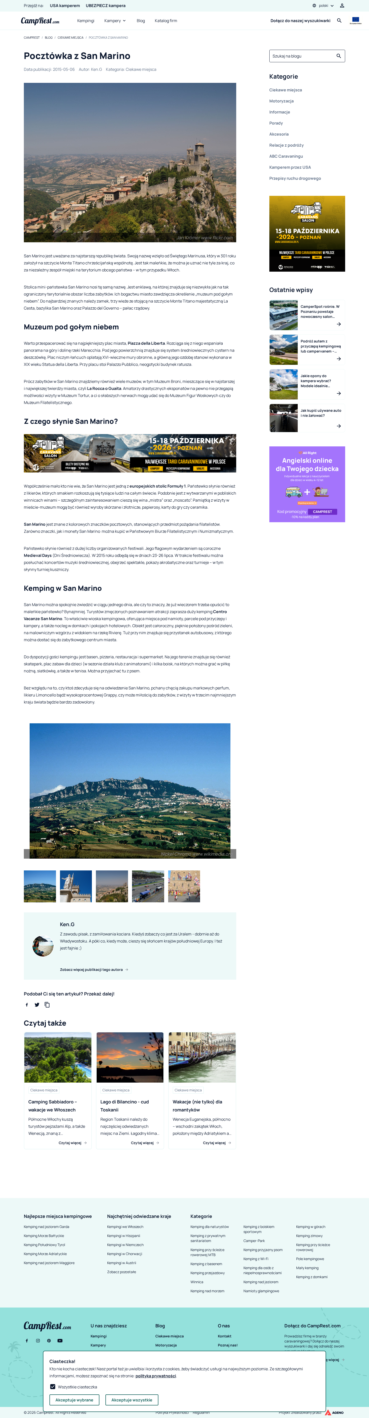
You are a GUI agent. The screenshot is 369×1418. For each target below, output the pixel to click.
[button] (307, 77)
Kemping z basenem (206, 1263)
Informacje (279, 112)
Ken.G (96, 69)
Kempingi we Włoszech (125, 1226)
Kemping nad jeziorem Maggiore (49, 1262)
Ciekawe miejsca (71, 38)
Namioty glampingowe (261, 1290)
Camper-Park (254, 1240)
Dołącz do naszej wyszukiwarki (300, 20)
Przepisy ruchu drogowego (295, 178)
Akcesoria (279, 134)
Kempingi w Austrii (121, 1262)
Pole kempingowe (310, 1258)
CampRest (32, 38)
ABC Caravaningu (286, 156)
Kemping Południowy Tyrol (44, 1244)
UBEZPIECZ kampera (106, 5)
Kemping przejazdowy (208, 1272)
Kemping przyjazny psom (263, 1249)
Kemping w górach (310, 1226)
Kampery (112, 20)
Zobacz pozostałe (121, 1271)
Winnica (197, 1281)
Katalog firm (166, 20)
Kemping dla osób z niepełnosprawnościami (262, 1270)
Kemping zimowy (309, 1235)
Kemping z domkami (312, 1276)
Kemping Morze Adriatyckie (45, 1253)
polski (323, 5)
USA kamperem (65, 5)
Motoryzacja (281, 101)
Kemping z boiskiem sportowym (258, 1229)
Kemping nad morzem (207, 1290)
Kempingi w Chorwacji (124, 1253)
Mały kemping (307, 1267)
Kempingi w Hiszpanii (123, 1235)
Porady (276, 123)
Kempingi (85, 20)
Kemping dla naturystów (210, 1226)
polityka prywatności (156, 1376)
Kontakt (224, 1336)
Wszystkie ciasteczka (77, 1387)
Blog (141, 20)
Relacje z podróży (286, 145)
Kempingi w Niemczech (125, 1244)
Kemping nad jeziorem (260, 1281)
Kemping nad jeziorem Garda (46, 1226)
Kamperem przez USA (290, 167)
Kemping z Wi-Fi (255, 1258)
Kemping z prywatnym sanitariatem (208, 1238)
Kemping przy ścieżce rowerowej (313, 1247)
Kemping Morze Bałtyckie (44, 1235)
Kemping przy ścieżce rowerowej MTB (207, 1252)
